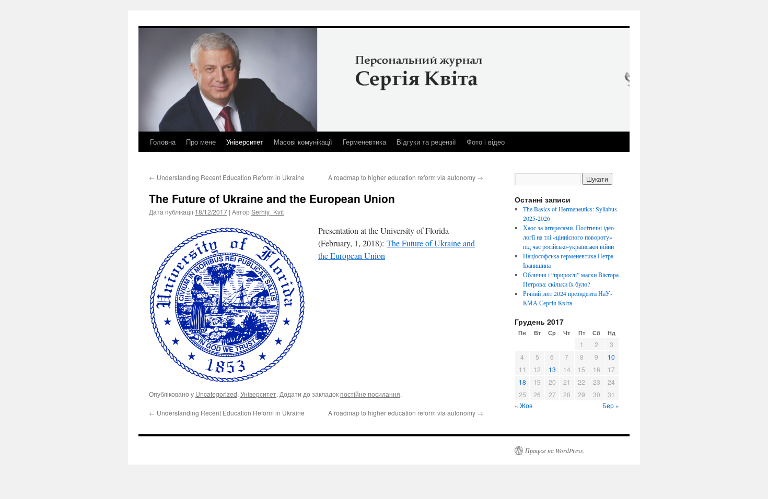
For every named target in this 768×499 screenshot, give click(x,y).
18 (522, 381)
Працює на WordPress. (555, 450)
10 (611, 356)
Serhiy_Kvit (267, 211)
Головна (163, 142)
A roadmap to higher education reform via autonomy (405, 177)
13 (552, 369)
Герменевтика (364, 142)
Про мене (201, 142)
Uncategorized (216, 393)
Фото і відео (486, 142)
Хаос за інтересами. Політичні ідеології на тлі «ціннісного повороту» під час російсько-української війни (569, 237)
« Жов (523, 405)
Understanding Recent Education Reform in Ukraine (227, 177)
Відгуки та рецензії (426, 142)
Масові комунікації (303, 142)
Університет (244, 142)
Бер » (610, 405)
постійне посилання (370, 393)
